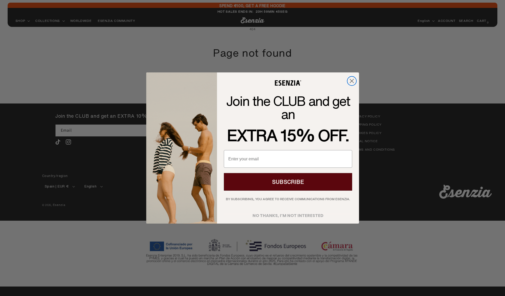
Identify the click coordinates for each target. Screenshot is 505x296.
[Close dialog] (351, 81)
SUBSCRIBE (288, 182)
